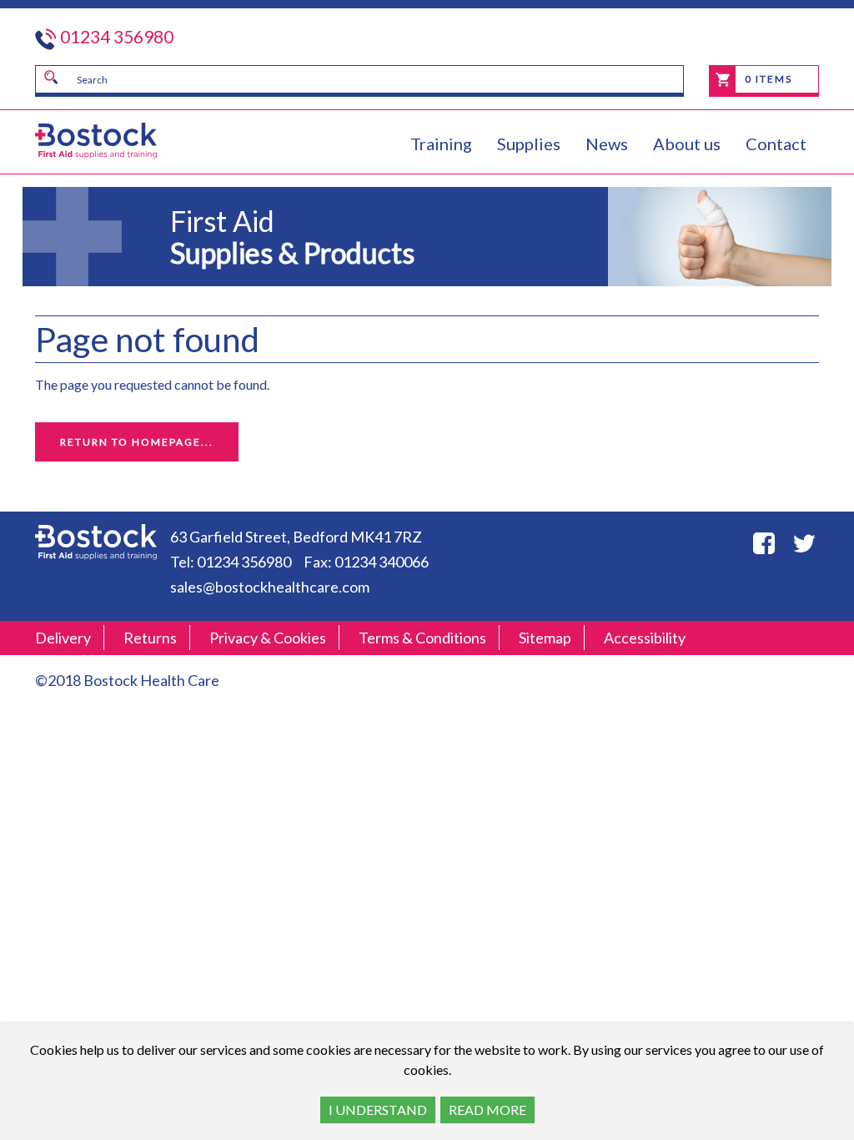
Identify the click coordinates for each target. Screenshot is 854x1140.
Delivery (63, 637)
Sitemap (545, 637)
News (606, 144)
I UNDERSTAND (378, 1109)
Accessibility (645, 637)
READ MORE (487, 1109)
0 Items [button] (766, 79)
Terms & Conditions (422, 637)
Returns (150, 637)
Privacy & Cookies (267, 637)
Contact (776, 144)
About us (687, 144)
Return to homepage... (137, 442)
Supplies (528, 144)
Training (441, 144)
